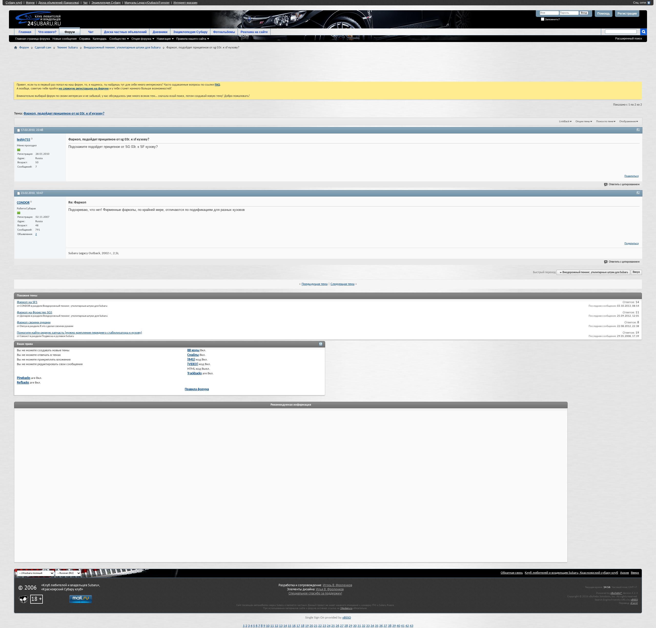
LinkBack (564, 121)
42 (407, 625)
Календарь (100, 38)
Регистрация (627, 13)
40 (398, 625)
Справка (84, 38)
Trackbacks (194, 373)
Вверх (636, 272)
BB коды (193, 350)
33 (368, 625)
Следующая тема (342, 284)
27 (342, 625)
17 (298, 625)
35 (376, 625)
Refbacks (23, 382)
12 (276, 625)
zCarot (634, 603)
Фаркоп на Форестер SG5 (34, 312)
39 (394, 625)
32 (363, 625)
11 (272, 625)
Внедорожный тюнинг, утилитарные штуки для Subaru (122, 47)
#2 (638, 192)
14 (285, 625)
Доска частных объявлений (125, 32)
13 (281, 625)
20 (311, 625)
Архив (624, 572)
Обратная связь (512, 572)
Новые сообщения (65, 38)
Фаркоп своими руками (33, 322)
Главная (25, 32)
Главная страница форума (32, 38)
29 (350, 625)
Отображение (627, 121)
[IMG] (191, 359)
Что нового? (47, 32)
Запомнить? (552, 19)
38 (390, 625)
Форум (70, 32)
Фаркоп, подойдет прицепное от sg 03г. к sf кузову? (64, 114)
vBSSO (346, 617)
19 (307, 625)
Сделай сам (43, 47)
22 (320, 625)
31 (359, 625)
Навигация (164, 38)
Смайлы (193, 355)
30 (355, 625)
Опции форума (141, 38)
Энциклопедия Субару (190, 32)
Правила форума (197, 389)
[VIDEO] (192, 364)
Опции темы (583, 121)
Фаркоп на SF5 (27, 302)
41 (403, 625)
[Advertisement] (483, 65)
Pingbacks (23, 378)
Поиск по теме (604, 121)
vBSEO (634, 600)
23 (324, 625)
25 (333, 625)
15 (289, 625)
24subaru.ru (346, 608)
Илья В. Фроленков (330, 589)
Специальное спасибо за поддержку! (315, 593)
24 (329, 625)
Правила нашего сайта (191, 38)
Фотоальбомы (224, 32)
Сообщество (117, 38)
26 (337, 625)
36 (381, 625)
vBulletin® (616, 593)
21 (315, 625)
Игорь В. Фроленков (337, 585)
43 (411, 625)
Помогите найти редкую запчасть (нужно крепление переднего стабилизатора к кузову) (79, 332)
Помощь (603, 13)
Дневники (160, 32)
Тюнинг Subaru (67, 47)
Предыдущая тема (314, 284)
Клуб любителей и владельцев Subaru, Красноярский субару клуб (571, 572)
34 (372, 625)
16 (294, 625)
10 (268, 625)
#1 (638, 129)
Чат (91, 32)
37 (385, 625)
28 (346, 625)
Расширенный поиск (628, 38)
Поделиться (631, 176)
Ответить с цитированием (624, 184)
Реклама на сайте (254, 32)
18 (302, 625)
